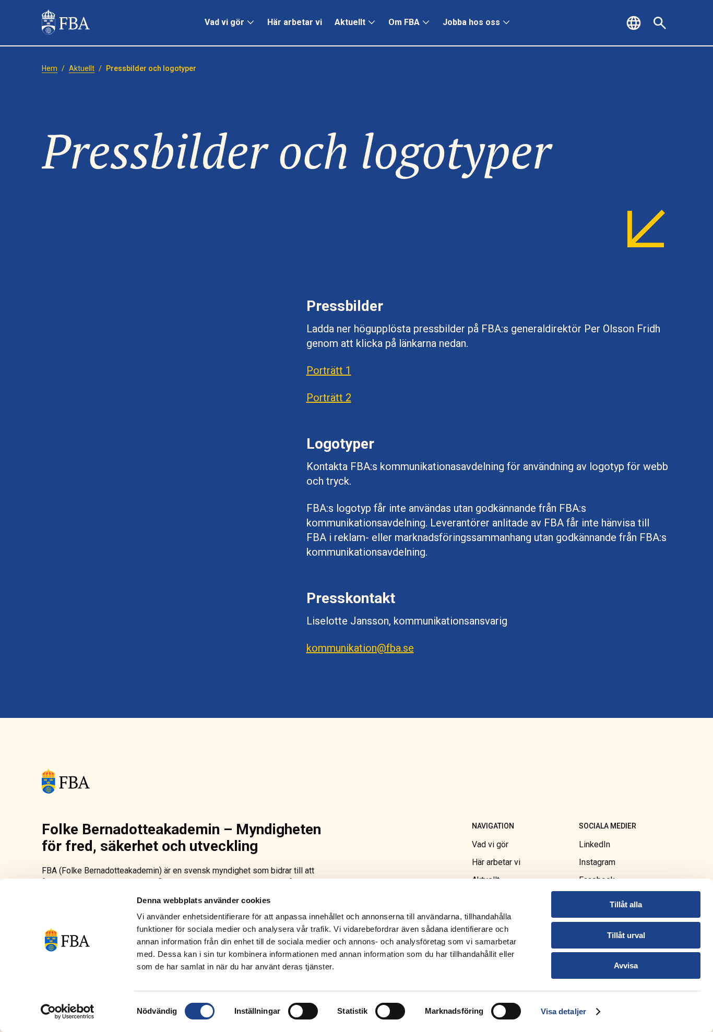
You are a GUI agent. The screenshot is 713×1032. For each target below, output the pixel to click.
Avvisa (626, 965)
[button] (635, 23)
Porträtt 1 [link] (328, 370)
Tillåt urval (626, 935)
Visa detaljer (563, 1011)
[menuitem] (230, 23)
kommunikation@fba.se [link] (360, 648)
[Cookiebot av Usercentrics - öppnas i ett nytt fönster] (67, 1011)
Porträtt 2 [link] (328, 397)
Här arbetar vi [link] (294, 22)
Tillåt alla (626, 904)
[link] (66, 23)
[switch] (303, 1011)
